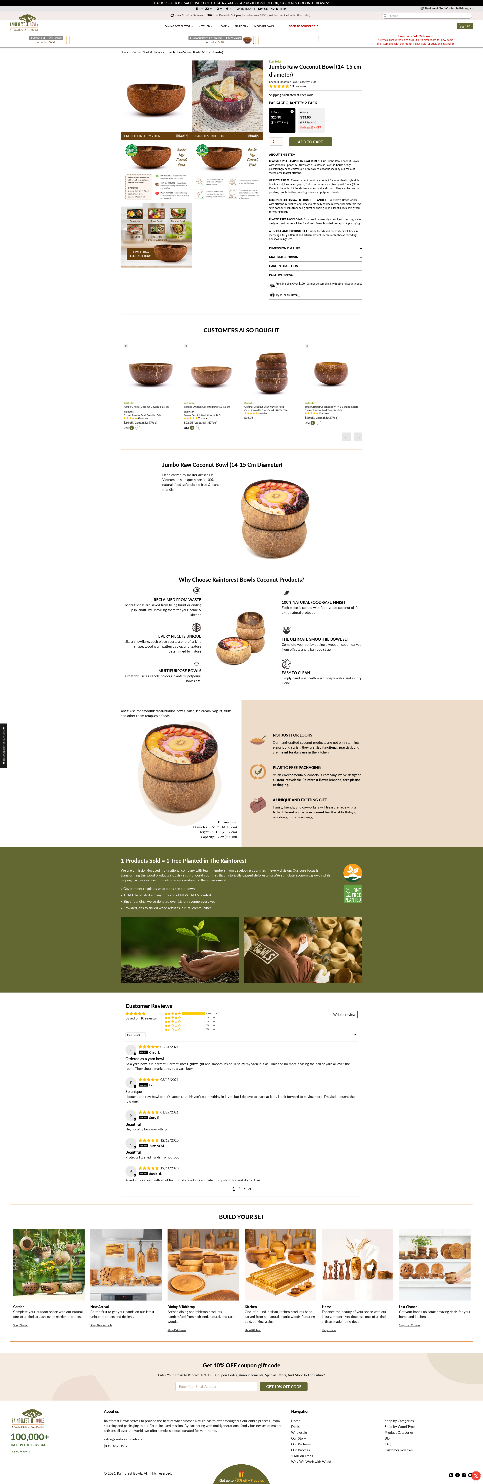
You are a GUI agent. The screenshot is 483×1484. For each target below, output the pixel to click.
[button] (279, 86)
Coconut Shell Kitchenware (148, 52)
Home (222, 26)
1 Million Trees (302, 1456)
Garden (241, 26)
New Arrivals (264, 26)
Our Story (298, 1438)
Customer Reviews (399, 1450)
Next (358, 437)
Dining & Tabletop (178, 26)
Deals (295, 1426)
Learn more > (20, 1452)
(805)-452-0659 (115, 1446)
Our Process (300, 1450)
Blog (388, 1438)
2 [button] (239, 1189)
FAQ (388, 1444)
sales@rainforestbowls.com (124, 1439)
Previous (346, 437)
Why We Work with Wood (311, 1462)
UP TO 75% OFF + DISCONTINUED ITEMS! (261, 8)
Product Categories (399, 1432)
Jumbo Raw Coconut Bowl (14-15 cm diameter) (195, 52)
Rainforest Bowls (129, 1473)
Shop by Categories (399, 1421)
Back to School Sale (303, 26)
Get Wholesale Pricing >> (449, 8)
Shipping (275, 95)
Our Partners (301, 1444)
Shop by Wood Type (400, 1426)
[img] (149, 1047)
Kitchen (205, 26)
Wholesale (299, 1432)
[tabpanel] (156, 96)
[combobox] (427, 16)
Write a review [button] (344, 1015)
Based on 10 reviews (141, 1018)
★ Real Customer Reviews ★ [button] (3, 745)
